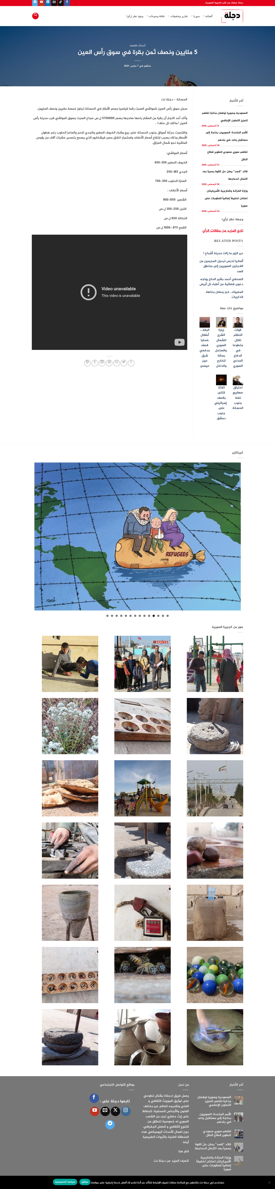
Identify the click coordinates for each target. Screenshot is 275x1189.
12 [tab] (117, 616)
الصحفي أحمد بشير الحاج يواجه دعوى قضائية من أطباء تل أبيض (221, 282)
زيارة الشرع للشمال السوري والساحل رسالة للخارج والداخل (221, 348)
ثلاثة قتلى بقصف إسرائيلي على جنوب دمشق (220, 403)
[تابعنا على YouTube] (41, 3)
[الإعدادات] (269, 1183)
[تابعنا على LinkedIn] (48, 3)
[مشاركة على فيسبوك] (131, 363)
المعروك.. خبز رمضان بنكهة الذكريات (224, 294)
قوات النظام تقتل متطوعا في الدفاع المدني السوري (238, 348)
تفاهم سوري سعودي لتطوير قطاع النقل (217, 1133)
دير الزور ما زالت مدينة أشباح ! (223, 253)
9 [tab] (130, 616)
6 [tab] (144, 616)
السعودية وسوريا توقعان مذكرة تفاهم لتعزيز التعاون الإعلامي (214, 1101)
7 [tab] (140, 616)
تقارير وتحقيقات (179, 16)
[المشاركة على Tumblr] (94, 363)
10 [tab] (126, 616)
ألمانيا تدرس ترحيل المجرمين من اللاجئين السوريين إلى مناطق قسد (221, 266)
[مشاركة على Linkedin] (102, 363)
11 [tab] (121, 616)
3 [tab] (158, 616)
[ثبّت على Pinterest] (109, 363)
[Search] (35, 16)
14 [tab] (107, 616)
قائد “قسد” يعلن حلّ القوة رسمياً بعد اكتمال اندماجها (213, 1146)
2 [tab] (163, 616)
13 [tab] (112, 616)
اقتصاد (133, 46)
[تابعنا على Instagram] (126, 1111)
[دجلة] (230, 16)
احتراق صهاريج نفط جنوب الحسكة (237, 398)
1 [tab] (167, 616)
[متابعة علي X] (115, 1111)
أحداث (208, 16)
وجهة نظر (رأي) (134, 16)
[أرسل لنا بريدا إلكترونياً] (54, 3)
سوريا (196, 16)
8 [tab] (135, 616)
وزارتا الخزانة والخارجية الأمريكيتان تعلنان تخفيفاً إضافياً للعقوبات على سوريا (226, 198)
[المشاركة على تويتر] (124, 363)
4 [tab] (154, 616)
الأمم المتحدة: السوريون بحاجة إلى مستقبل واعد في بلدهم (214, 1118)
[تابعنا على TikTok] (61, 3)
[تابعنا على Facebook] (67, 3)
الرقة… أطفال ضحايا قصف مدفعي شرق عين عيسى (205, 348)
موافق (84, 1182)
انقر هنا (183, 1151)
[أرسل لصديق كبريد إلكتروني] (116, 363)
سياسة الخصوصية (65, 1182)
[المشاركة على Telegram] (87, 363)
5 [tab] (149, 616)
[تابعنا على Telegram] (35, 3)
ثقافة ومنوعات (157, 16)
